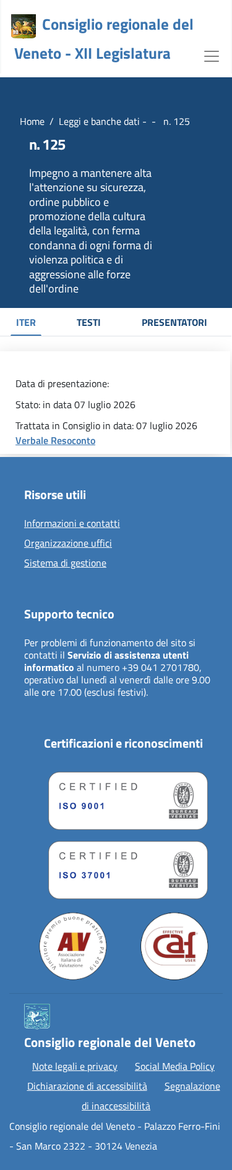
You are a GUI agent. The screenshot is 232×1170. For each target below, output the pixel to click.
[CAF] (174, 946)
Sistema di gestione (65, 563)
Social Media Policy (175, 1066)
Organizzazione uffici (68, 543)
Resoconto (73, 440)
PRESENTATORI (174, 322)
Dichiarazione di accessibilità (87, 1085)
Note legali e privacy (75, 1066)
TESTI (89, 322)
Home (32, 121)
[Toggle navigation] (211, 55)
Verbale (33, 440)
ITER (26, 322)
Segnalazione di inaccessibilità (151, 1095)
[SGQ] (123, 798)
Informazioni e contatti (72, 524)
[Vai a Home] (23, 26)
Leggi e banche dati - (103, 121)
